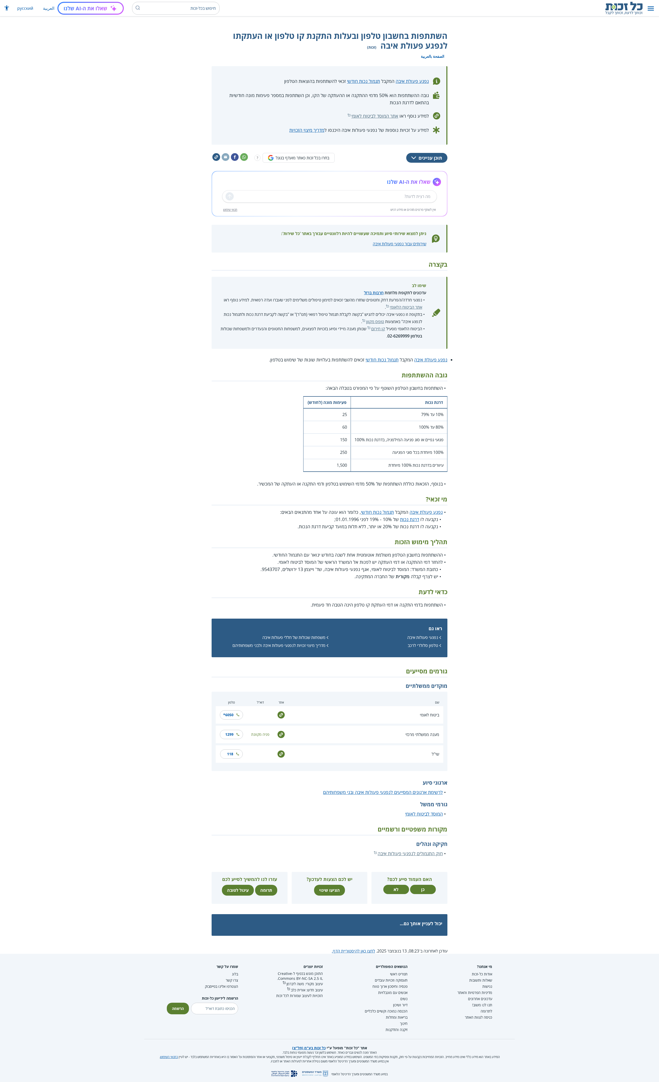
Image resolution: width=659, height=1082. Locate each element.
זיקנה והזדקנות (396, 1029)
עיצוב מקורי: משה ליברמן (305, 983)
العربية (48, 8)
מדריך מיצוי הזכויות (306, 130)
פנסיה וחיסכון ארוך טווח (389, 986)
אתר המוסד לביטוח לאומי (374, 116)
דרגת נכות (409, 519)
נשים (403, 998)
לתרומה (486, 1011)
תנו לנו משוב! (482, 1004)
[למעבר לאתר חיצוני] (281, 714)
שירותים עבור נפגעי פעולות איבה (399, 244)
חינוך (403, 1023)
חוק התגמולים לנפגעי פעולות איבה (410, 853)
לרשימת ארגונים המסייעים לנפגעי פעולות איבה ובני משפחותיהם (383, 792)
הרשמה (178, 1008)
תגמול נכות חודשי (363, 81)
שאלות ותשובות (480, 980)
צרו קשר (232, 980)
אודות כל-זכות (482, 974)
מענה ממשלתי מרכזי (422, 734)
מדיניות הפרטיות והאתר (474, 992)
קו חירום (378, 329)
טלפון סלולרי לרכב (423, 645)
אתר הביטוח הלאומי (406, 307)
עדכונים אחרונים (480, 998)
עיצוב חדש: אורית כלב (307, 990)
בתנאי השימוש (169, 1057)
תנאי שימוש (230, 209)
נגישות (487, 986)
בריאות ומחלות (396, 1017)
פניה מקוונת (260, 734)
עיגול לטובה (238, 890)
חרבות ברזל (374, 293)
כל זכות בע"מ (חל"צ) (309, 1047)
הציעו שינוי (329, 890)
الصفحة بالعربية (432, 56)
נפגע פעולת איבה (412, 81)
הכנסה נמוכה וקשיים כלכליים (386, 1011)
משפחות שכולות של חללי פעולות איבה (293, 637)
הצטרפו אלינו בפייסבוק (221, 986)
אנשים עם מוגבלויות (392, 992)
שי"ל (435, 754)
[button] (651, 8)
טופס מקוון (375, 321)
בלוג (235, 974)
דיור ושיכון (400, 1004)
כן (422, 889)
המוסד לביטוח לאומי (424, 814)
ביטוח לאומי (429, 715)
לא (396, 889)
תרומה (266, 890)
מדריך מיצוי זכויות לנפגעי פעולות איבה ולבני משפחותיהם (278, 645)
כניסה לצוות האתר (478, 1017)
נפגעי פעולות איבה (422, 637)
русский (25, 8)
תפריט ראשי (398, 974)
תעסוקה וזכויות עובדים (391, 980)
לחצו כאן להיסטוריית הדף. (353, 951)
